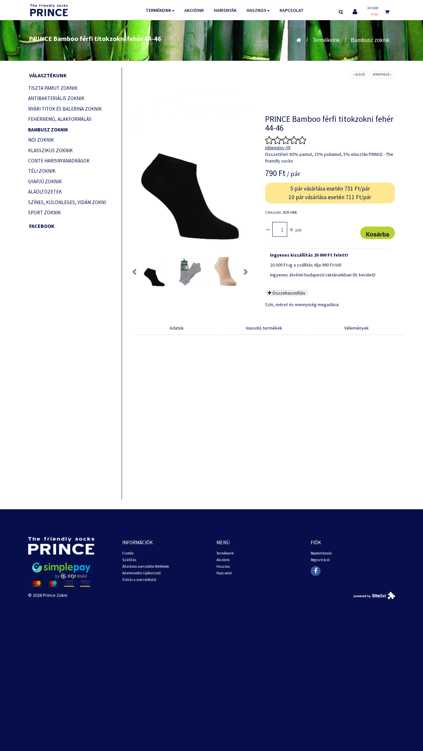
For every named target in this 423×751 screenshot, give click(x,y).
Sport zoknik (44, 212)
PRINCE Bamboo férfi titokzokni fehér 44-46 (95, 38)
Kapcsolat (292, 10)
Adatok (177, 328)
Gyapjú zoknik (45, 181)
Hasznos (256, 10)
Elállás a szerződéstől (139, 579)
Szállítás (129, 559)
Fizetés (128, 553)
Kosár (372, 8)
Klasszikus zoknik (50, 150)
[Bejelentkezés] (355, 12)
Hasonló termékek (264, 328)
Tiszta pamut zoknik (52, 88)
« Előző (359, 74)
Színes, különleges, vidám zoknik (67, 202)
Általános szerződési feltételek (145, 566)
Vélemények (356, 328)
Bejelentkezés (321, 553)
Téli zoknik (42, 171)
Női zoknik (41, 140)
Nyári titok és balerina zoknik (65, 109)
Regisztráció (320, 559)
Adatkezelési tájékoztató (141, 573)
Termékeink (158, 10)
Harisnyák (225, 10)
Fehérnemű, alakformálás (60, 119)
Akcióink (194, 10)
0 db (374, 14)
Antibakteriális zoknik (56, 98)
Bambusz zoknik (370, 40)
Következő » (382, 74)
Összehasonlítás (288, 293)
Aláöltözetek (45, 192)
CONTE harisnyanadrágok (59, 161)
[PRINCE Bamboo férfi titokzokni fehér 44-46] (154, 271)
